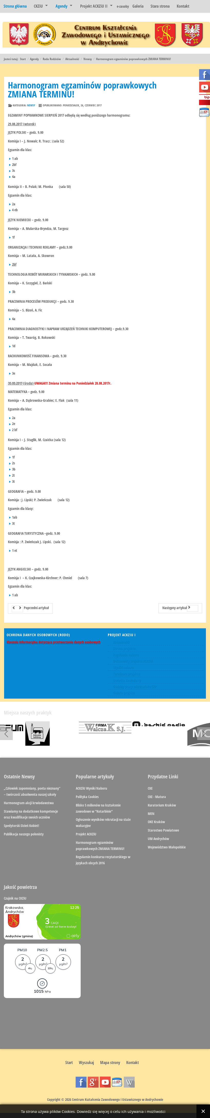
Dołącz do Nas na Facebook (81, 1082)
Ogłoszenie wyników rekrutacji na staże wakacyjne (103, 822)
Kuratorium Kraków (162, 805)
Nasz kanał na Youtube (105, 1082)
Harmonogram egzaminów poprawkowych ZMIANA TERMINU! (82, 89)
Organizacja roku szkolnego (117, 1082)
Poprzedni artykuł (36, 607)
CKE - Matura (157, 796)
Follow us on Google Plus (93, 1082)
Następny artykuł (174, 607)
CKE (150, 788)
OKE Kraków (156, 821)
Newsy (31, 105)
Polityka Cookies (87, 796)
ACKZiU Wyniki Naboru (91, 788)
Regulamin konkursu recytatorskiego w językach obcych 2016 (103, 859)
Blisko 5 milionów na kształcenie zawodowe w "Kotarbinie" (98, 808)
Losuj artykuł (129, 1082)
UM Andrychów (158, 838)
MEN (151, 813)
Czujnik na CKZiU (15, 898)
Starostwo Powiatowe (163, 830)
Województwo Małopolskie (167, 847)
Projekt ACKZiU (86, 834)
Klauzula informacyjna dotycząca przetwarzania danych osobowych (53, 642)
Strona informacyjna (204, 99)
